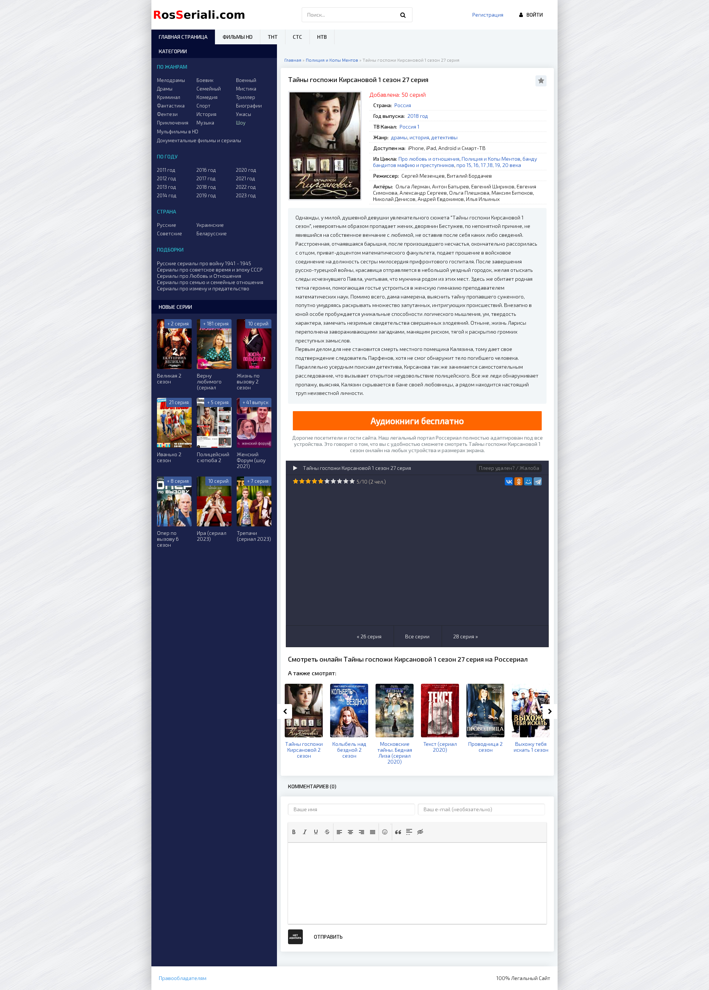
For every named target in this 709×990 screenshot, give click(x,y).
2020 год (246, 170)
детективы (444, 137)
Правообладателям (182, 978)
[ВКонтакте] (509, 481)
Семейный (208, 89)
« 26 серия (369, 636)
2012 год (166, 178)
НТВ (322, 37)
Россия (402, 105)
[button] (294, 832)
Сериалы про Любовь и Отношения (199, 276)
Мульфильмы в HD (177, 131)
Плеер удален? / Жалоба (509, 468)
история (419, 137)
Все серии (417, 636)
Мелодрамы (171, 80)
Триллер (245, 97)
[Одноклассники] (518, 481)
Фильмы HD (238, 37)
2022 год (246, 187)
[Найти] (403, 14)
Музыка (205, 123)
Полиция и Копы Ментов (491, 159)
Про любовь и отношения (428, 159)
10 (352, 481)
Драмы (164, 89)
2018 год (417, 116)
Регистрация (487, 14)
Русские (166, 225)
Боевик (204, 80)
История (206, 114)
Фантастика (171, 106)
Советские (169, 233)
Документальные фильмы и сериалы (199, 140)
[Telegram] (538, 481)
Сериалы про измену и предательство (203, 288)
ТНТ (273, 37)
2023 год (246, 195)
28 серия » (465, 636)
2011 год (166, 170)
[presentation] (294, 832)
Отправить (328, 936)
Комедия (207, 97)
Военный (246, 80)
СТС (297, 37)
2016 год (206, 170)
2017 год (206, 178)
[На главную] (201, 15)
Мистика (246, 89)
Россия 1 (409, 126)
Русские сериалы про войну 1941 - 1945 (204, 263)
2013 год (166, 187)
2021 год (245, 178)
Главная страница (183, 37)
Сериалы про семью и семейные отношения (210, 282)
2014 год (167, 195)
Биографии (249, 106)
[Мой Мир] (528, 481)
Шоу (241, 123)
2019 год (206, 195)
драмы (399, 137)
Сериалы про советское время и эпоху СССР (210, 269)
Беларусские (211, 233)
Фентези (167, 114)
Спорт (203, 106)
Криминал (168, 97)
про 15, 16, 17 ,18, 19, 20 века (488, 165)
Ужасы (243, 114)
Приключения (172, 123)
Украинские (210, 225)
